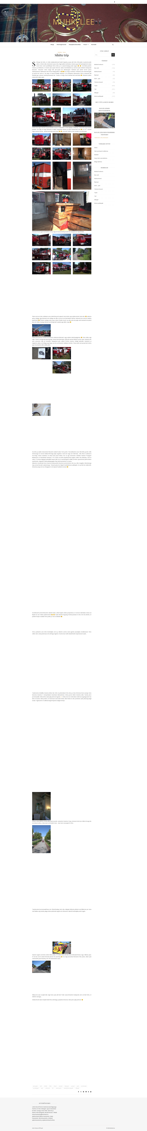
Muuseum (67, 1086)
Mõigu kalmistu (98, 161)
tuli (52, 1088)
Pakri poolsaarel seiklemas (101, 151)
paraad (72, 1086)
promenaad (83, 1086)
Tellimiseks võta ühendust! (101, 137)
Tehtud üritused (98, 82)
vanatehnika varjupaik (68, 1088)
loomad (60, 1086)
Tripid (60, 52)
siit (61, 697)
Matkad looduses (98, 64)
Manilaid (96, 154)
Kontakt (93, 44)
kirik (41, 1086)
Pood (85, 44)
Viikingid (96, 92)
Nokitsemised (97, 71)
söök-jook (47, 1088)
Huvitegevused (61, 44)
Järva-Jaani (35, 1086)
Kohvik (45, 1086)
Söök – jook (97, 78)
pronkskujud (36, 1088)
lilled (50, 1086)
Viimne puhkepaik (98, 96)
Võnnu (95, 147)
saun (42, 1088)
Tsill (64, 52)
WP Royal (40, 1128)
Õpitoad (96, 75)
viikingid (77, 1088)
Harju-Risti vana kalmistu (100, 158)
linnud (55, 1086)
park (78, 1086)
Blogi (52, 44)
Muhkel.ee (73, 21)
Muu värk (96, 68)
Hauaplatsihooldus (75, 44)
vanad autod (58, 1088)
